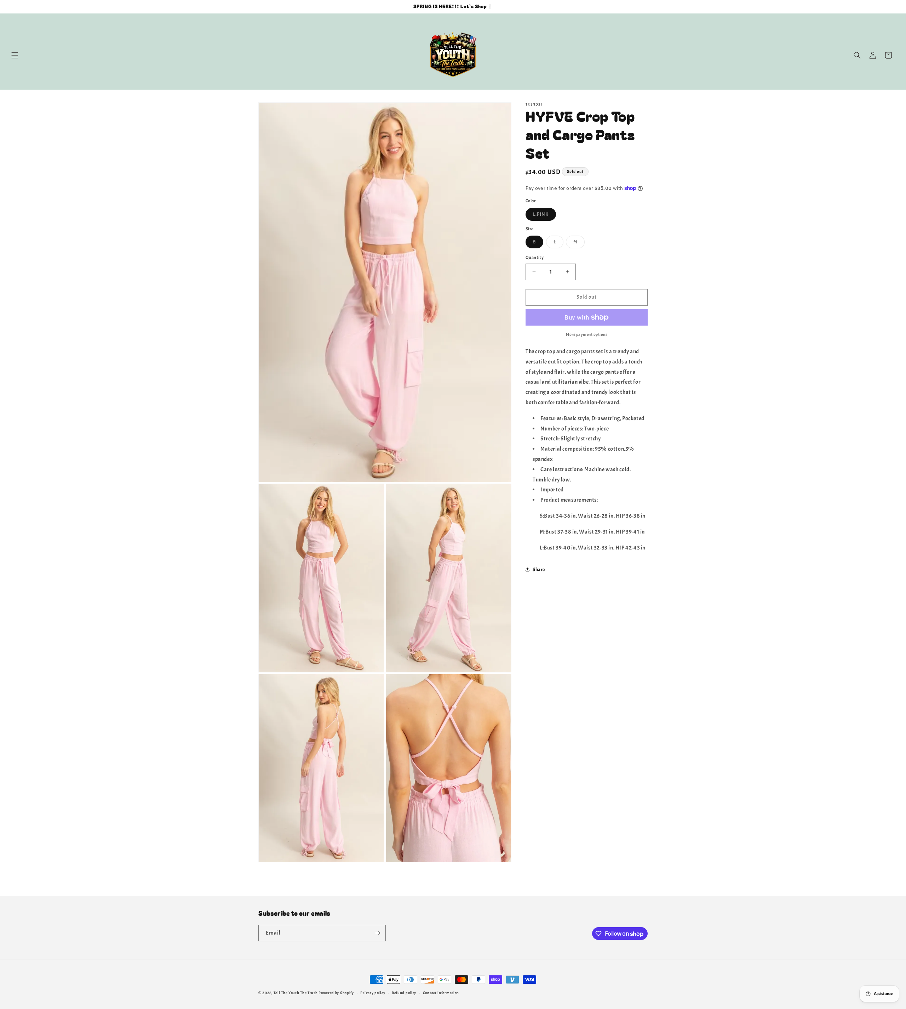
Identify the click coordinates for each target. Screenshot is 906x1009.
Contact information (441, 992)
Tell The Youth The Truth (296, 992)
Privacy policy (372, 992)
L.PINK (544, 216)
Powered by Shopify (336, 992)
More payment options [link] (586, 334)
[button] (15, 55)
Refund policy (404, 992)
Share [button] (539, 569)
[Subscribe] (377, 933)
